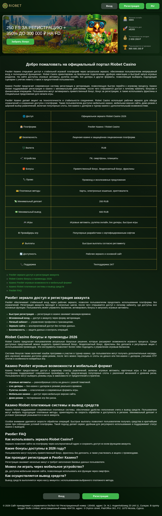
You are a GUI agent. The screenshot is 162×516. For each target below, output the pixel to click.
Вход (109, 6)
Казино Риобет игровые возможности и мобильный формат (40, 282)
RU (152, 6)
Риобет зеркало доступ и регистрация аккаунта (34, 275)
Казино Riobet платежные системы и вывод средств (36, 286)
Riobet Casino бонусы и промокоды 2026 (30, 279)
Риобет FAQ (15, 290)
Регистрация (131, 6)
